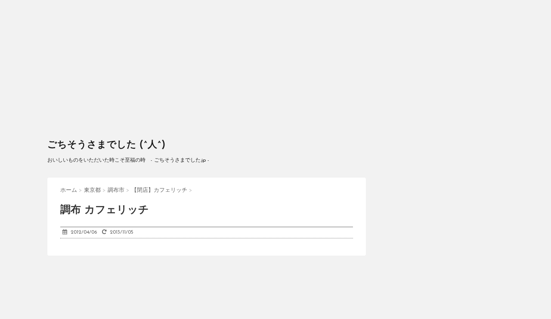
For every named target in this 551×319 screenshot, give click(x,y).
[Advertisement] (275, 64)
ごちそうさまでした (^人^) (106, 145)
